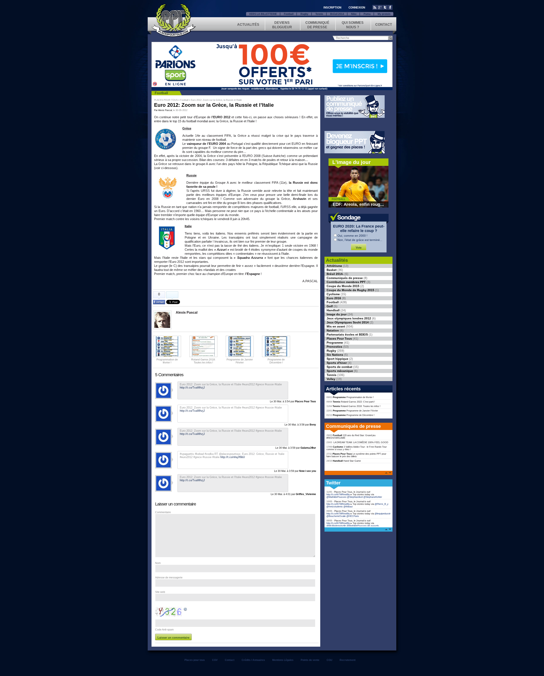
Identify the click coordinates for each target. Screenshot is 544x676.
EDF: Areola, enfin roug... (358, 204)
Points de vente (310, 660)
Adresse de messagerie (169, 577)
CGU (329, 660)
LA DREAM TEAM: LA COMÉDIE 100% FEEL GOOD (357, 442)
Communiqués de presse (345, 278)
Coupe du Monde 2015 (343, 286)
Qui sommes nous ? (353, 24)
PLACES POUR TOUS (166, 100)
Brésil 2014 (337, 14)
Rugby (304, 14)
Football (288, 14)
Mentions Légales (282, 660)
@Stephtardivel (355, 497)
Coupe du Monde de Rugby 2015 (350, 290)
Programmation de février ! (167, 361)
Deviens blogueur (282, 24)
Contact (383, 24)
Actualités (248, 24)
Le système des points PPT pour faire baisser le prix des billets (356, 455)
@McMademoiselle (336, 525)
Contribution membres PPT (346, 282)
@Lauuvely (373, 525)
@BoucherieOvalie (336, 516)
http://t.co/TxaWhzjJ (192, 433)
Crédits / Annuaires (253, 660)
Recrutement (348, 660)
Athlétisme (334, 266)
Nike (354, 14)
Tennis (319, 14)
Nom (158, 563)
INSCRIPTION (332, 7)
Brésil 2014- (335, 274)
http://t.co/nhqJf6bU (232, 457)
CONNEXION (356, 7)
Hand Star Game (343, 461)
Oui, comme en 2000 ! (352, 235)
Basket (332, 270)
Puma (367, 14)
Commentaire (163, 512)
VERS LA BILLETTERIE (263, 14)
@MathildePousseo (336, 497)
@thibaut (348, 506)
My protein (384, 14)
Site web (160, 592)
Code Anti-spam (164, 629)
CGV (215, 660)
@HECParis (352, 516)
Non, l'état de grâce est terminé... (359, 240)
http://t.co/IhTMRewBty (338, 494)
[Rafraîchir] (185, 609)
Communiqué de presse (317, 24)
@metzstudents (334, 506)
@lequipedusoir (383, 513)
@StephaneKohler (372, 497)
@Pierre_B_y (381, 504)
